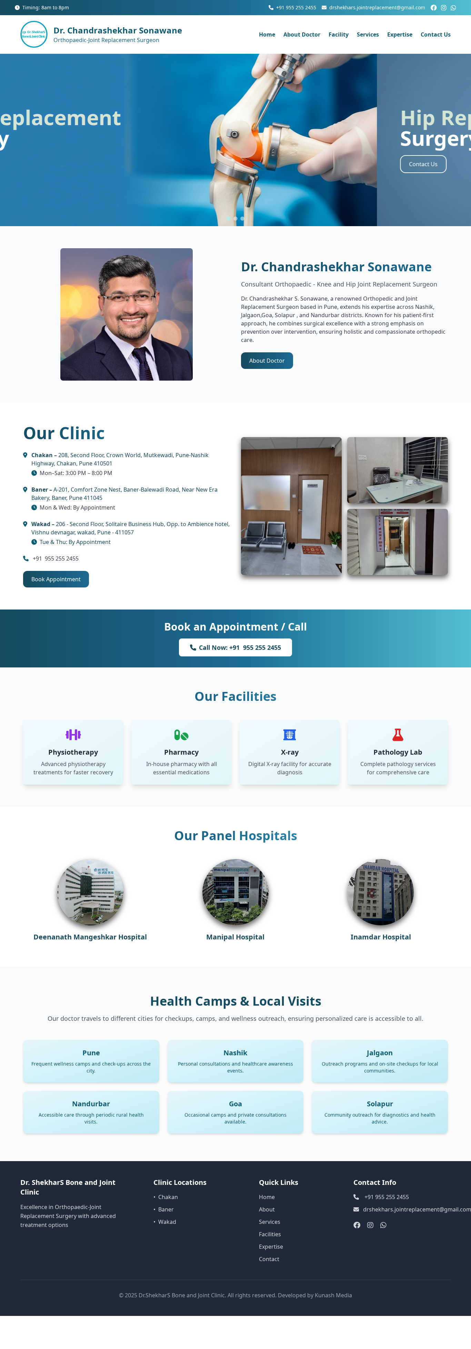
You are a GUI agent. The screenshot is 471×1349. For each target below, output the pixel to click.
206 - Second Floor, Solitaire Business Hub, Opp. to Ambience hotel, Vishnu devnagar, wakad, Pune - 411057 (130, 528)
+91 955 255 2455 (296, 7)
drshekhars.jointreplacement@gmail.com (377, 7)
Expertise (399, 34)
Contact (269, 1259)
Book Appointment (56, 579)
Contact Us (436, 34)
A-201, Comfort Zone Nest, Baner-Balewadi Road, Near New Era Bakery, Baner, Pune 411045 (124, 494)
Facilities (270, 1234)
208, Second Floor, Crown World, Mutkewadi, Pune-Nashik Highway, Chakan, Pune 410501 (120, 459)
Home (267, 34)
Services (368, 34)
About (267, 1209)
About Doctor (301, 34)
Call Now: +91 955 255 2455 (240, 647)
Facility (339, 34)
